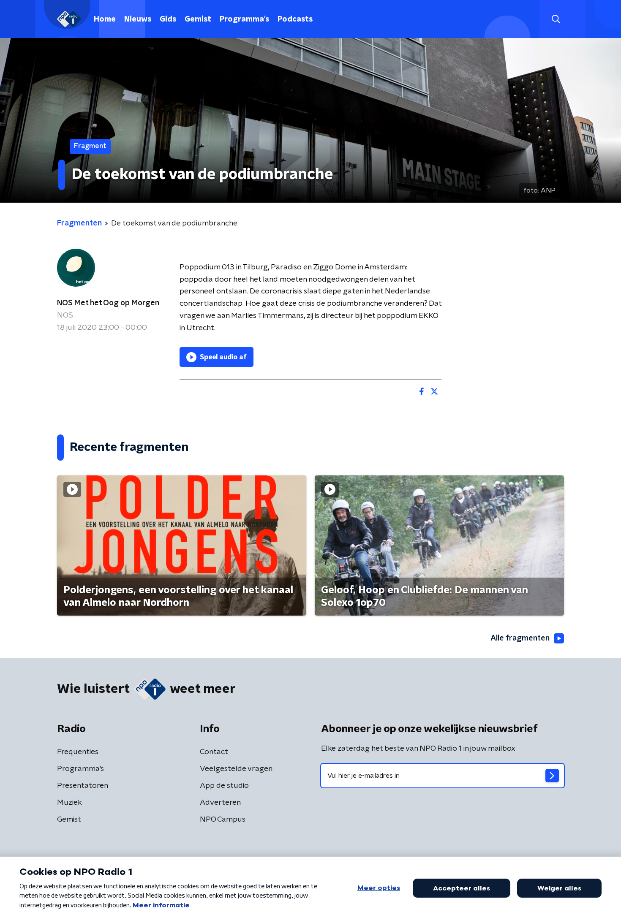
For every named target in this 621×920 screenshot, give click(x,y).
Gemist (198, 19)
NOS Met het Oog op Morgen (108, 303)
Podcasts (295, 19)
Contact (214, 752)
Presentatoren (82, 786)
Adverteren (220, 802)
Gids (168, 19)
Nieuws (137, 19)
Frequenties (77, 752)
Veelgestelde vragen (236, 769)
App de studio (224, 786)
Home (105, 19)
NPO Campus (222, 819)
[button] (555, 19)
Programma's (244, 19)
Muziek (69, 802)
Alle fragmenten (520, 638)
